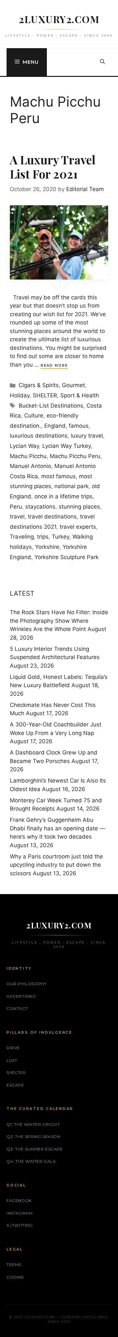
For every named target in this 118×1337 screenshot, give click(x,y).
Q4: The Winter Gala (31, 1161)
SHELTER (45, 395)
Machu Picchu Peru (75, 456)
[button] (102, 62)
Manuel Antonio (30, 466)
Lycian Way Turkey (66, 446)
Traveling (22, 536)
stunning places (79, 506)
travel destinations (52, 516)
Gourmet (73, 385)
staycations (40, 506)
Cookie (15, 1277)
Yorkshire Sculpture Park (66, 557)
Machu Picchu (28, 456)
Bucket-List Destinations (51, 405)
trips (43, 536)
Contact (17, 1008)
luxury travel (87, 435)
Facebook (19, 1200)
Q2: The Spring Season (34, 1136)
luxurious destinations (39, 435)
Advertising (21, 996)
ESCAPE (15, 1085)
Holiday (20, 395)
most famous (58, 476)
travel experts (78, 526)
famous (78, 425)
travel (17, 516)
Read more (54, 365)
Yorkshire (47, 547)
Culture (33, 415)
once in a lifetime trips (63, 496)
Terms (14, 1264)
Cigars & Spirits (39, 385)
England (55, 425)
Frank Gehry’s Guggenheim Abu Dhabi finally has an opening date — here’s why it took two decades (57, 828)
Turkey (60, 536)
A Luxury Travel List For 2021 (52, 167)
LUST (12, 1060)
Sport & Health (79, 395)
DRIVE (13, 1047)
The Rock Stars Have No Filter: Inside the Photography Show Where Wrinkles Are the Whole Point (59, 620)
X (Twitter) (20, 1225)
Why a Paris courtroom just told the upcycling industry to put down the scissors (56, 865)
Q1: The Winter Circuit (33, 1124)
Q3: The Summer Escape (35, 1149)
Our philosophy (27, 983)
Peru (16, 506)
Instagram (19, 1213)
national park (71, 486)
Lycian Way (24, 446)
